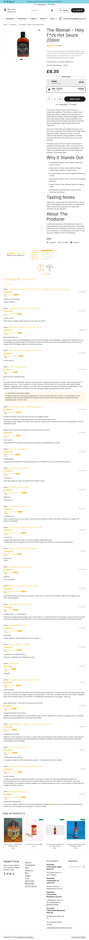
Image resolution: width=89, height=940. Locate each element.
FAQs (27, 868)
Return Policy (29, 881)
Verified (44, 274)
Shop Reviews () (29, 279)
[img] (16, 253)
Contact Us (29, 870)
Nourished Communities (25, 937)
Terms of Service (31, 886)
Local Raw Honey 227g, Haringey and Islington (24, 308)
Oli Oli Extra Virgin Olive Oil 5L (18, 449)
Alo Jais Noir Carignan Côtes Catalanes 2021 (23, 680)
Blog (26, 873)
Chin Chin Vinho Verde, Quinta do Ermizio (22, 548)
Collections (12, 24)
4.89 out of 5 (20, 253)
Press (27, 878)
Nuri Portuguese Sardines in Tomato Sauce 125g (25, 766)
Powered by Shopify (78, 937)
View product (13, 832)
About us (28, 862)
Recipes (28, 875)
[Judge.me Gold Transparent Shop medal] (40, 267)
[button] (52, 10)
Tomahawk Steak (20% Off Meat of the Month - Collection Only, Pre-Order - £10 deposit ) (39, 289)
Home (5, 24)
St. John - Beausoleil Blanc (17, 367)
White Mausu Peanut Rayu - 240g (20, 567)
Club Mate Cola (13, 663)
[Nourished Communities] (9, 10)
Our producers (30, 865)
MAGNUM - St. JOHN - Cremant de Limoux (23, 586)
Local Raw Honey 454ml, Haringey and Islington (25, 407)
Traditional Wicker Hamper (17, 625)
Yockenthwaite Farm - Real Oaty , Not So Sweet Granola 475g (30, 724)
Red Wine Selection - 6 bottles (18, 644)
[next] (84, 833)
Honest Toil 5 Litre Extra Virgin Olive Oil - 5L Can (25, 327)
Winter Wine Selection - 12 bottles (20, 604)
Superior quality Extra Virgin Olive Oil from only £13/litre (44, 1)
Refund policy (30, 883)
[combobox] (41, 10)
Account (65, 10)
